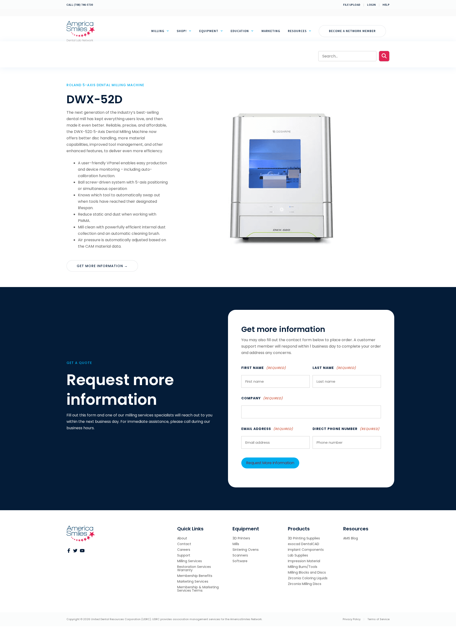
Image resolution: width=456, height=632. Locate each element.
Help (386, 4)
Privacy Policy (352, 619)
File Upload (352, 4)
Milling (157, 31)
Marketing (270, 31)
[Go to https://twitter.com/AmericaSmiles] (75, 551)
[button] (384, 56)
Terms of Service (378, 619)
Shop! (182, 31)
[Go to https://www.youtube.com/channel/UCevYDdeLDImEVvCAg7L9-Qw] (82, 551)
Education (240, 31)
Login (371, 4)
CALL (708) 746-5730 (79, 4)
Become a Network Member (352, 31)
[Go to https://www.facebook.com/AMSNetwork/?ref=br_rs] (68, 551)
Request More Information (270, 463)
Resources (297, 31)
